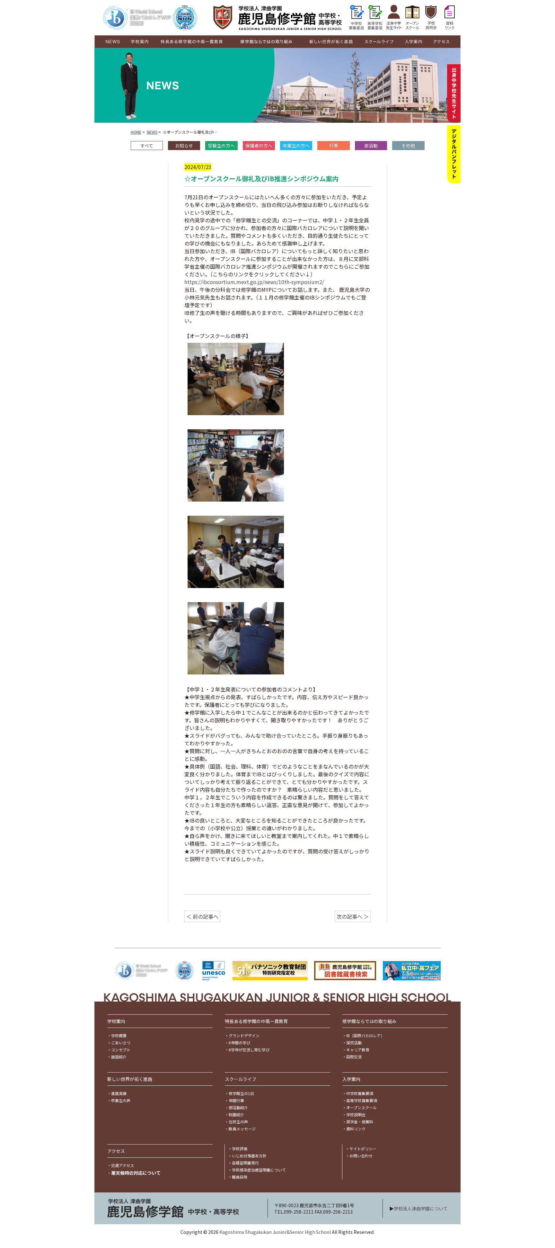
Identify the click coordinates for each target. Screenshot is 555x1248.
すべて (146, 145)
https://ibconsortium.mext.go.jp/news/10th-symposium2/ (254, 282)
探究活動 (354, 1042)
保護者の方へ (258, 145)
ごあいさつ (120, 1042)
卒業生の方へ (296, 145)
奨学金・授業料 (359, 1121)
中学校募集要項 (359, 1093)
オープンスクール (361, 1107)
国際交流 (354, 1056)
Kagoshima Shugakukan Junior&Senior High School (275, 1232)
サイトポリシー (362, 1148)
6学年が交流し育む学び (249, 1049)
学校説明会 (356, 1114)
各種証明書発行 (245, 1162)
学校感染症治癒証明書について (259, 1169)
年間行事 (236, 1100)
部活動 (371, 145)
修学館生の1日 (241, 1093)
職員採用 (239, 1177)
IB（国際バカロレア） (365, 1035)
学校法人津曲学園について (421, 1208)
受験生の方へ (221, 145)
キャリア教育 (357, 1049)
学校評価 (239, 1148)
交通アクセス (122, 1165)
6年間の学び (239, 1042)
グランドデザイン (244, 1035)
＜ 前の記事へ (202, 916)
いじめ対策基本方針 (249, 1155)
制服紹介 (236, 1114)
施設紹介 (119, 1056)
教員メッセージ (242, 1128)
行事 (333, 145)
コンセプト (120, 1049)
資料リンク (356, 1128)
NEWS (152, 132)
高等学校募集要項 (361, 1100)
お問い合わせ (361, 1155)
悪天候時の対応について (136, 1173)
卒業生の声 (120, 1100)
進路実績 (119, 1093)
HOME (136, 132)
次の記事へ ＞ (353, 916)
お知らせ (184, 145)
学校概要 (119, 1035)
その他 (408, 145)
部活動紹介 (238, 1107)
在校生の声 (238, 1121)
